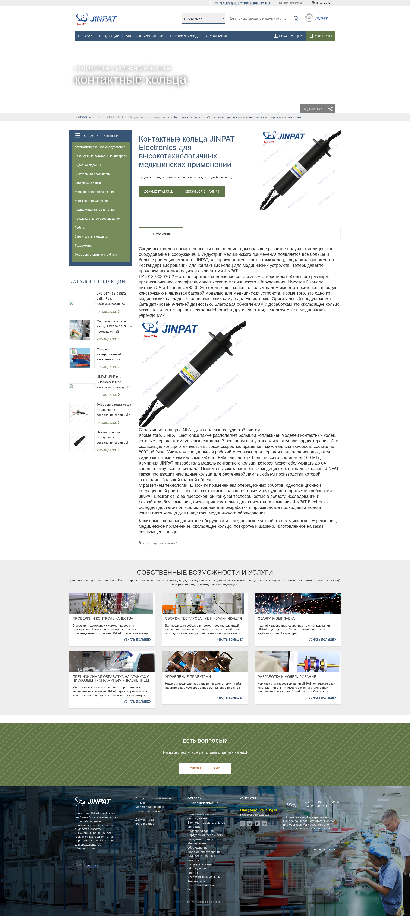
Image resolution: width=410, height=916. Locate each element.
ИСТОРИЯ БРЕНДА (185, 36)
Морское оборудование (91, 200)
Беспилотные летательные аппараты (101, 155)
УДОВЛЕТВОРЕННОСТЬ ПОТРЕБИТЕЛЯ (315, 804)
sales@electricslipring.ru (245, 3)
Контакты (323, 36)
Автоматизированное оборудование (100, 147)
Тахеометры (83, 245)
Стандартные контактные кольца (153, 800)
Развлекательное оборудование (97, 218)
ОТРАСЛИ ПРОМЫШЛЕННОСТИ (202, 800)
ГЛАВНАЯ (85, 36)
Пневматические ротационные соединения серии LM (112, 437)
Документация (145, 819)
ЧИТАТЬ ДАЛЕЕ (107, 311)
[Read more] (96, 19)
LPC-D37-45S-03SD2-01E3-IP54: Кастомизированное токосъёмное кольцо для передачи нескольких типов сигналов (114, 298)
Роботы (80, 227)
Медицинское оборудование (150, 117)
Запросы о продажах (254, 814)
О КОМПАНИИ (217, 36)
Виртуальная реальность (92, 173)
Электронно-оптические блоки (96, 254)
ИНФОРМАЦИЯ (291, 36)
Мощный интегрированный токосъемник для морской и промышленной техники (113, 354)
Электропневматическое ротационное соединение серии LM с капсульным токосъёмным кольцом (114, 409)
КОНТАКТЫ (293, 3)
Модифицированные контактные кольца (150, 809)
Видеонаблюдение (88, 164)
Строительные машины (91, 236)
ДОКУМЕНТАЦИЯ (157, 192)
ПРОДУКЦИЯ (109, 36)
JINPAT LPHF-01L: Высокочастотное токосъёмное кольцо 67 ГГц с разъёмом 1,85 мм (114, 381)
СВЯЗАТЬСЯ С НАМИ (200, 192)
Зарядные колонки (88, 182)
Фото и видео (144, 823)
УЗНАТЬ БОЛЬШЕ (136, 640)
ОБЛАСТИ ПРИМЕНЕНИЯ (102, 135)
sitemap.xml (229, 901)
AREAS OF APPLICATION (145, 36)
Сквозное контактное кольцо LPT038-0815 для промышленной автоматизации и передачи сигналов (114, 326)
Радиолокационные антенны (95, 209)
